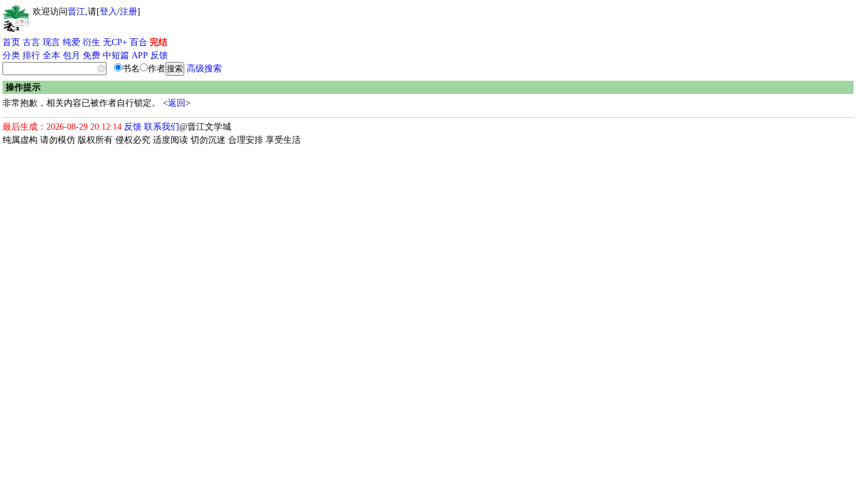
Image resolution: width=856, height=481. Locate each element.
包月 (71, 55)
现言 (51, 42)
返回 (176, 103)
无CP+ (115, 42)
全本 (51, 55)
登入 (108, 11)
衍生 (91, 42)
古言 (31, 42)
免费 (91, 55)
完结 (158, 42)
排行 (31, 55)
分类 (11, 55)
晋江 (76, 11)
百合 (138, 42)
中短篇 (116, 55)
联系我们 (161, 127)
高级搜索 (204, 68)
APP (140, 55)
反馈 (159, 55)
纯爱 (71, 42)
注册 (128, 11)
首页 (11, 42)
